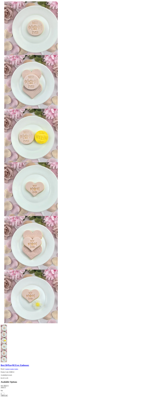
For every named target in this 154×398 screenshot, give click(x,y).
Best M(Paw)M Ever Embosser (15, 365)
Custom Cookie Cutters (11, 369)
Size (2, 385)
